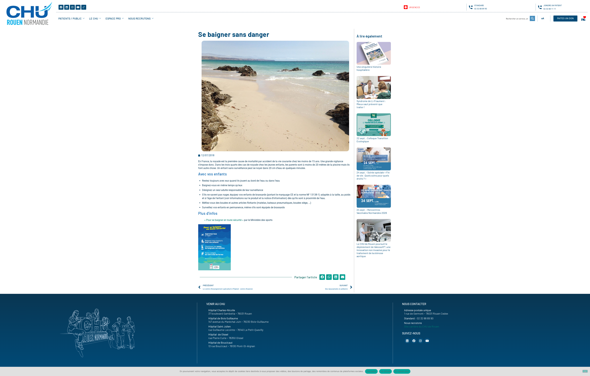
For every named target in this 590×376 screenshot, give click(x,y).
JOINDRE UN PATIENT (552, 5)
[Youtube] (78, 7)
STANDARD (479, 5)
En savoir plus (402, 371)
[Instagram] (72, 7)
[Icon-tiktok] (83, 7)
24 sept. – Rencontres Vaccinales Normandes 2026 (372, 211)
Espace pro (113, 18)
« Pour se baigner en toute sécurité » (223, 220)
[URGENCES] (406, 7)
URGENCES (414, 7)
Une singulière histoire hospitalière (369, 68)
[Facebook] (61, 7)
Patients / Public (70, 18)
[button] (322, 277)
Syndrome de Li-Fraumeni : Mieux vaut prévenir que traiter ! (371, 104)
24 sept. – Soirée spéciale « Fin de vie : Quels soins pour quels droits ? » (373, 175)
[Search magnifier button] (532, 18)
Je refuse (385, 371)
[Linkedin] (66, 7)
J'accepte (371, 371)
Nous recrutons (139, 18)
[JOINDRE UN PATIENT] (540, 7)
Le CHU (93, 18)
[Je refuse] (585, 371)
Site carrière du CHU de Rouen (421, 326)
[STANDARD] (471, 7)
